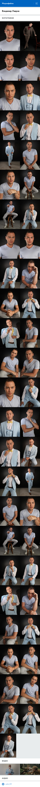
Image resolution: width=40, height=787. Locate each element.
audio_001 (9, 784)
